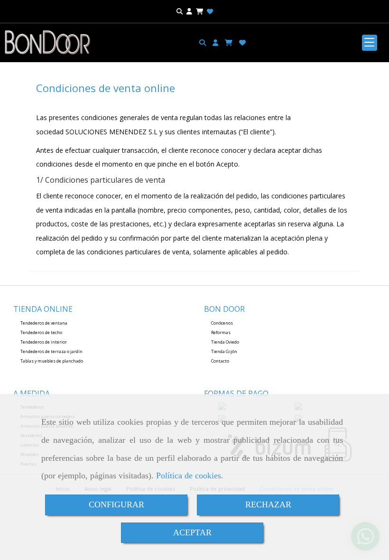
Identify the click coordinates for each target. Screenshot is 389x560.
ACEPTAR (192, 532)
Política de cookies (188, 475)
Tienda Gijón (224, 351)
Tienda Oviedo (225, 342)
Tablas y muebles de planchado (51, 361)
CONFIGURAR (116, 504)
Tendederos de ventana (43, 323)
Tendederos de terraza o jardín (51, 351)
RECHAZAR (268, 504)
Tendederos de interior (43, 342)
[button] (215, 43)
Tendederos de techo (41, 332)
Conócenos (222, 323)
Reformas (221, 332)
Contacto (220, 361)
